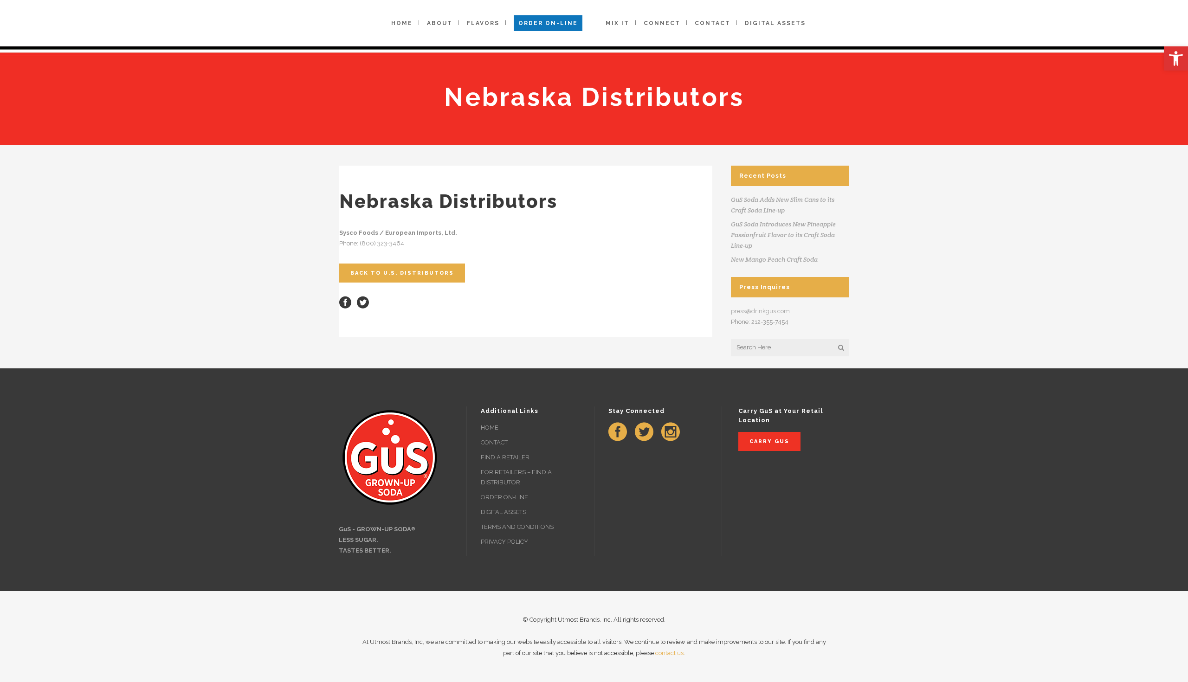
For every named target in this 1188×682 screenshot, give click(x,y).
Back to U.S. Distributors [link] (402, 273)
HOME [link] (489, 427)
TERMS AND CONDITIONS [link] (517, 526)
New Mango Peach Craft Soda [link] (774, 259)
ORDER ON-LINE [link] (504, 497)
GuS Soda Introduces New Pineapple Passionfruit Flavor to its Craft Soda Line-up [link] (783, 235)
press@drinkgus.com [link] (760, 311)
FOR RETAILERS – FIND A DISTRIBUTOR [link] (516, 477)
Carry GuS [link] (769, 441)
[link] (1176, 58)
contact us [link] (669, 653)
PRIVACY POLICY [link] (504, 541)
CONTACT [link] (494, 442)
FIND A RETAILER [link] (505, 457)
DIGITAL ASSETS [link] (503, 511)
